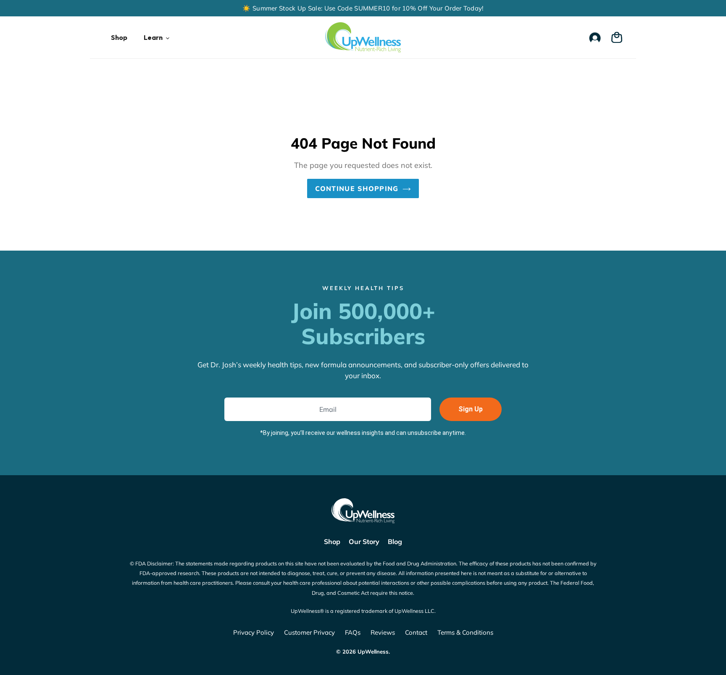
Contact (416, 632)
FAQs (352, 632)
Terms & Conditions (465, 632)
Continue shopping (357, 188)
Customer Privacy (309, 632)
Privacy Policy (253, 632)
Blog (395, 541)
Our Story (364, 541)
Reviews (383, 632)
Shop (332, 541)
